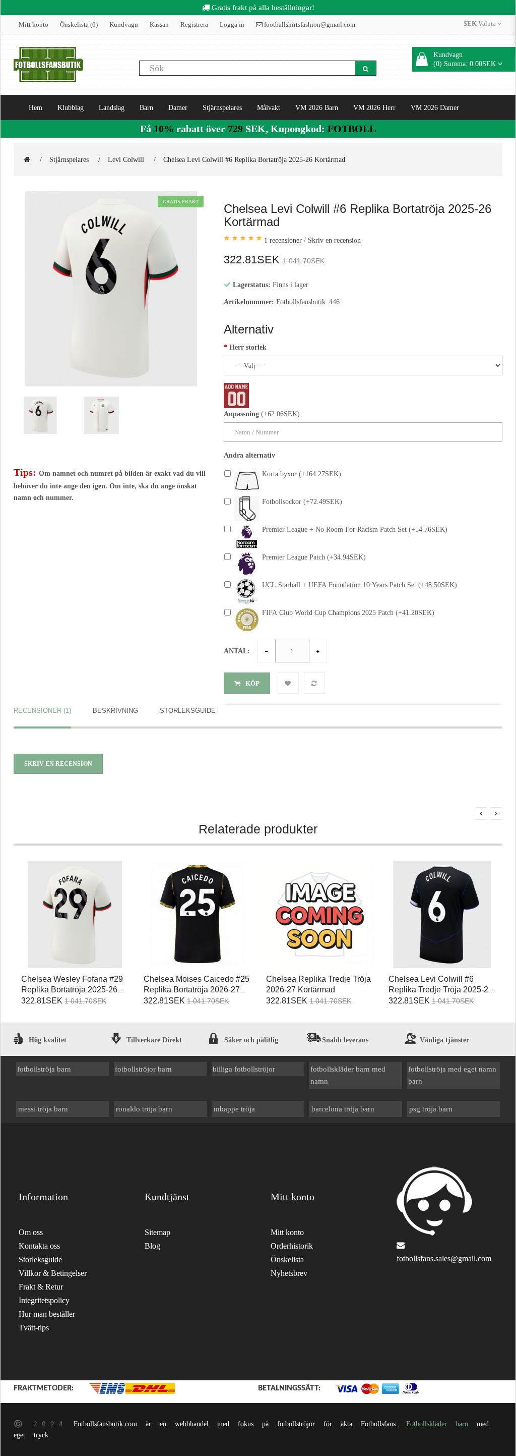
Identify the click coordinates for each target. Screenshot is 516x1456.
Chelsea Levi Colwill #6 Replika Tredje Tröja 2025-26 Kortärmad (441, 989)
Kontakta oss (39, 1246)
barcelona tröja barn (342, 1108)
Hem (35, 107)
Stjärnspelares (222, 107)
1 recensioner (283, 240)
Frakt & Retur (41, 1286)
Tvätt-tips (34, 1327)
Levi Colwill (126, 159)
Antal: (237, 650)
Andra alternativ (249, 455)
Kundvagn (123, 24)
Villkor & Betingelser (53, 1273)
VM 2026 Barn (316, 107)
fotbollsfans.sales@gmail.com (444, 1258)
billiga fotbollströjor (244, 1069)
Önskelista (287, 1259)
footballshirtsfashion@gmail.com (309, 24)
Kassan (159, 24)
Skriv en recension (334, 240)
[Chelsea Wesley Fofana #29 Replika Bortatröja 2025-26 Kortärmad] (74, 915)
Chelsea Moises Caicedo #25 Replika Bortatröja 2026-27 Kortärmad (196, 989)
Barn (146, 107)
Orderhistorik (292, 1246)
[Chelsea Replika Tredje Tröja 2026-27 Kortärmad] (319, 915)
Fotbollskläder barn (437, 1424)
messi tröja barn (43, 1108)
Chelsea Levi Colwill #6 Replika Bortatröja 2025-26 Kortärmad (254, 159)
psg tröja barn (431, 1108)
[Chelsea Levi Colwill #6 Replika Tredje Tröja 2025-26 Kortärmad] (442, 915)
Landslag (111, 107)
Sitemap (157, 1232)
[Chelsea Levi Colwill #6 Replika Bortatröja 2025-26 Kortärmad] (111, 289)
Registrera (194, 24)
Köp (252, 683)
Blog (152, 1246)
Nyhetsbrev (289, 1273)
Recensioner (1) (42, 710)
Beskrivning (115, 710)
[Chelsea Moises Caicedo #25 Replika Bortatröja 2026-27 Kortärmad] (197, 915)
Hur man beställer (47, 1314)
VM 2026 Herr (374, 107)
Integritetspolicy (44, 1300)
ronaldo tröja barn (144, 1108)
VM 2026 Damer (435, 107)
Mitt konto (33, 24)
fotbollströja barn (44, 1069)
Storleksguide (188, 710)
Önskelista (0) (79, 24)
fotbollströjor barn (143, 1069)
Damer (177, 107)
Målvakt (268, 107)
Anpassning (241, 413)
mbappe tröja (234, 1108)
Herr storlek (248, 347)
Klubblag (70, 107)
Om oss (31, 1232)
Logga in (232, 24)
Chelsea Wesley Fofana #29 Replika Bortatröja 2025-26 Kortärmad (72, 989)
